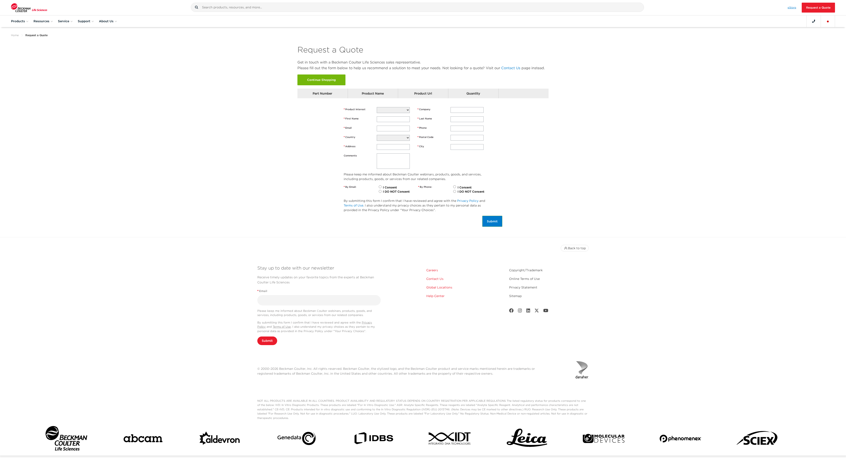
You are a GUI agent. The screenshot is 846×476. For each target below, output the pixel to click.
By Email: (350, 186)
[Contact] (814, 21)
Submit (492, 221)
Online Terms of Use (524, 279)
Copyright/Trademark (526, 270)
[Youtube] (545, 311)
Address (350, 146)
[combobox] (417, 7)
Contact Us (510, 68)
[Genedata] (296, 439)
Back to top (577, 248)
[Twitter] (536, 311)
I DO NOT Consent (396, 191)
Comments (350, 155)
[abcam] (143, 439)
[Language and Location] (828, 21)
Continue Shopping (321, 80)
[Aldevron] (220, 439)
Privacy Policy (468, 201)
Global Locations (439, 287)
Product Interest (354, 109)
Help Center (435, 296)
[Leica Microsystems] (527, 439)
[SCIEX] (757, 439)
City (420, 146)
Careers (432, 270)
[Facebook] (511, 311)
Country (349, 137)
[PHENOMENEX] (680, 439)
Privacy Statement (523, 287)
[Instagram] (520, 311)
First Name (351, 118)
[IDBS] (373, 439)
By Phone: (425, 186)
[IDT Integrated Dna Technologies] (450, 439)
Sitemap (515, 296)
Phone (422, 127)
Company (423, 109)
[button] (196, 7)
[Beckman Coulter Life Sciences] (29, 8)
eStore (792, 7)
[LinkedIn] (528, 311)
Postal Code (425, 137)
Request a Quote (818, 7)
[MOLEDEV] (603, 439)
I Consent (390, 187)
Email (348, 127)
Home (15, 35)
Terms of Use (353, 205)
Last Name (424, 118)
